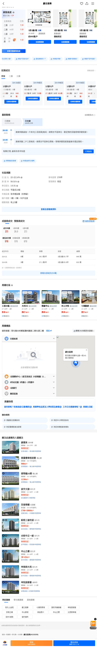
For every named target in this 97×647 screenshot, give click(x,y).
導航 (48, 331)
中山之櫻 (56, 612)
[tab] (3, 76)
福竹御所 (25, 617)
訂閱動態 (88, 151)
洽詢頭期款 (40, 42)
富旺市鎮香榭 (56, 607)
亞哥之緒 (9, 612)
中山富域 (25, 612)
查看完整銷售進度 (13, 51)
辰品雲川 (40, 612)
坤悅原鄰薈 (72, 607)
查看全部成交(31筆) (48, 273)
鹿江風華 (25, 607)
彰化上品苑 (9, 607)
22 (6, 316)
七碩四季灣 (41, 607)
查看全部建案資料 (48, 209)
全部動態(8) (89, 115)
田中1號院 (9, 617)
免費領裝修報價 (88, 6)
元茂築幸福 (72, 612)
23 (65, 316)
